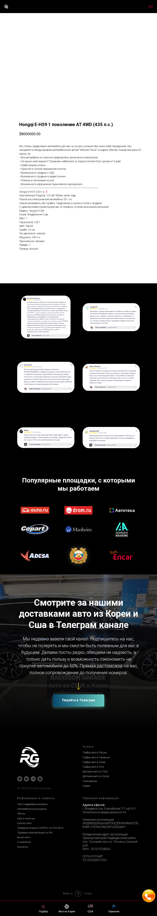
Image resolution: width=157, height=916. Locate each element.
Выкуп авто (23, 837)
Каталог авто (24, 823)
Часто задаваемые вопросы (32, 804)
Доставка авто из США (95, 771)
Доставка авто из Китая (96, 776)
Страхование (90, 781)
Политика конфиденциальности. (105, 812)
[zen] (19, 778)
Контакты (22, 847)
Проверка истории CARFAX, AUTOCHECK (40, 828)
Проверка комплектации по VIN (34, 832)
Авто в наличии (26, 818)
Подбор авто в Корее (94, 762)
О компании (24, 842)
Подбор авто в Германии (96, 757)
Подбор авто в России (95, 752)
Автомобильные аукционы (32, 809)
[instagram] (40, 778)
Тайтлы (21, 813)
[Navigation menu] (150, 6)
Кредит (86, 785)
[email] (26, 778)
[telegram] (33, 778)
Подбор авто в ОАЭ (93, 766)
